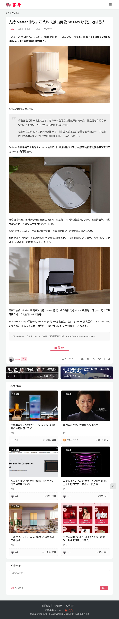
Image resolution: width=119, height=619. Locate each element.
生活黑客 (48, 29)
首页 (7, 13)
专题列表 (58, 605)
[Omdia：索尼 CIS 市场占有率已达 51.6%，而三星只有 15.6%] (33, 462)
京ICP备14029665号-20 (77, 614)
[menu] (110, 4)
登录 (13, 588)
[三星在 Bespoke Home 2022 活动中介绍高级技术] (33, 518)
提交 (104, 588)
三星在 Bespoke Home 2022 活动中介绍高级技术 (32, 539)
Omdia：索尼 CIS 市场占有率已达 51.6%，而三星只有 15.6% (33, 483)
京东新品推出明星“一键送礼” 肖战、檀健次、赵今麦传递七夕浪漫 (84, 539)
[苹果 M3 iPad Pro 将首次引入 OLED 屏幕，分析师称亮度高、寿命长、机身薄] (85, 462)
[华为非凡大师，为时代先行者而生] (85, 406)
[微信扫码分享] (82, 359)
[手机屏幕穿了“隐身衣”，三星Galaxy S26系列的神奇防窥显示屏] (33, 406)
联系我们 (46, 605)
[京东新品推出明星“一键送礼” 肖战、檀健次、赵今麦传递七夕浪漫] (85, 518)
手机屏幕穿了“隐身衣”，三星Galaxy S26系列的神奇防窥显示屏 (33, 427)
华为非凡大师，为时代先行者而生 (80, 425)
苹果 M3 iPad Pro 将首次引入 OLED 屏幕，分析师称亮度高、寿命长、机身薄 (85, 483)
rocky (11, 29)
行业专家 (70, 605)
